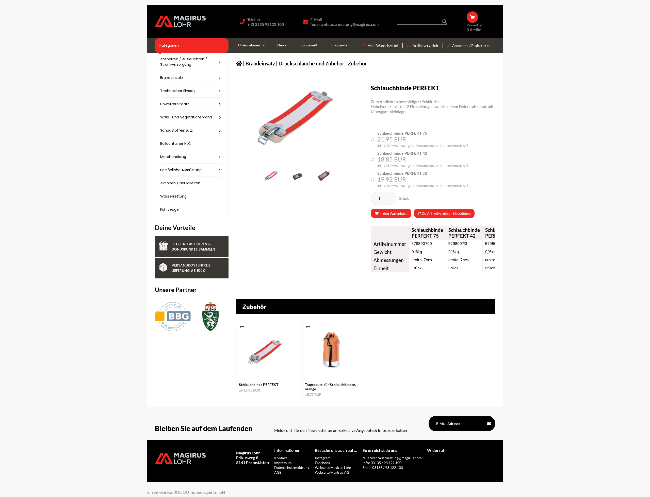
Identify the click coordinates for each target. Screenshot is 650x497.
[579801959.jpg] (272, 176)
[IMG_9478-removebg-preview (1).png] (322, 176)
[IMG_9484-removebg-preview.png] (297, 176)
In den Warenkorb (393, 213)
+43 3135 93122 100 (265, 24)
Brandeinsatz (260, 63)
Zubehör (357, 63)
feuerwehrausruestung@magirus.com (344, 24)
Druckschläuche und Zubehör (311, 63)
